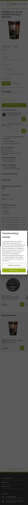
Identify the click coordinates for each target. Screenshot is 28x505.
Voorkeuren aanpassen (14, 265)
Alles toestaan (14, 270)
